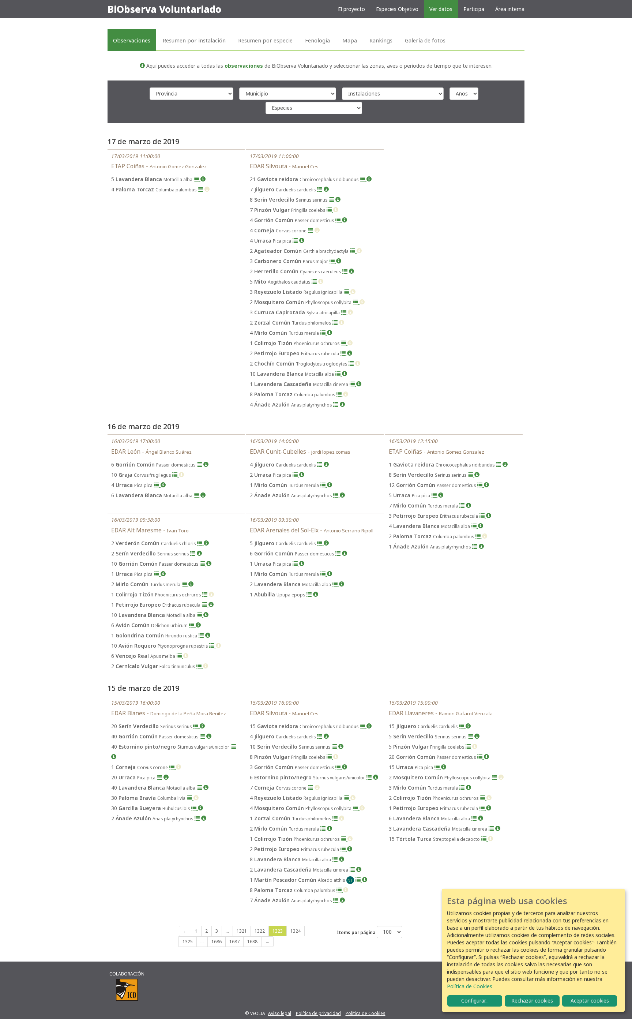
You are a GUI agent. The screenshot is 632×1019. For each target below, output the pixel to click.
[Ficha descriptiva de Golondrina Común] (207, 635)
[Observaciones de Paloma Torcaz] (201, 189)
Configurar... (475, 1000)
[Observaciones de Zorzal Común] (335, 322)
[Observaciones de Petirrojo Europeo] (344, 353)
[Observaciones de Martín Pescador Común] (359, 879)
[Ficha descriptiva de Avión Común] (198, 625)
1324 (295, 931)
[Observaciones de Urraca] (296, 240)
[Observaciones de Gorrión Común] (338, 220)
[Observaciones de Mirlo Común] (323, 332)
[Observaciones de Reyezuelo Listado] (347, 291)
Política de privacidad (318, 1013)
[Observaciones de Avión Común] (192, 625)
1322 (260, 931)
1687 (234, 942)
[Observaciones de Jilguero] (320, 189)
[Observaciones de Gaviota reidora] (363, 179)
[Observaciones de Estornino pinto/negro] (233, 746)
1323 (277, 931)
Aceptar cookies (590, 1000)
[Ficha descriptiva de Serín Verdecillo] (338, 199)
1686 (216, 942)
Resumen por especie (265, 40)
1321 (242, 931)
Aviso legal (279, 1013)
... (227, 931)
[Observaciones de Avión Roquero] (212, 645)
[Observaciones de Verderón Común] (200, 543)
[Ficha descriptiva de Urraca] (301, 240)
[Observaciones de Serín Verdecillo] (332, 199)
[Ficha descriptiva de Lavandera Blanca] (203, 179)
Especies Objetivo (397, 8)
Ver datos (440, 8)
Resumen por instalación (194, 40)
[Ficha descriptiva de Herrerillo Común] (351, 271)
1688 (252, 942)
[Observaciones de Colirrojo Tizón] (344, 343)
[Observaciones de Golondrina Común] (202, 635)
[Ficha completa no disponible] (207, 189)
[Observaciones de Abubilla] (309, 594)
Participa (473, 8)
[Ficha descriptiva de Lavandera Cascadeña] (358, 384)
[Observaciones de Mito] (315, 281)
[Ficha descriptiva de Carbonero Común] (338, 261)
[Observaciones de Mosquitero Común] (356, 302)
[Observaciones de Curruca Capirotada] (344, 312)
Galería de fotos (425, 40)
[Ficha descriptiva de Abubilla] (315, 594)
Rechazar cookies (532, 1000)
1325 (188, 942)
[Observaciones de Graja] (175, 474)
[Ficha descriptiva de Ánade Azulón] (342, 404)
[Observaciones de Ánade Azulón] (336, 404)
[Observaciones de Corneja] (311, 230)
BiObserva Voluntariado (164, 9)
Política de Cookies (365, 1013)
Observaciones (131, 40)
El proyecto (351, 8)
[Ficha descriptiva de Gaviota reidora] (369, 179)
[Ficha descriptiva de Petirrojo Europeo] (349, 353)
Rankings (380, 40)
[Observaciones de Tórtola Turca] (484, 838)
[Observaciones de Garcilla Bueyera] (194, 808)
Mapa (349, 40)
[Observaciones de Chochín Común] (352, 363)
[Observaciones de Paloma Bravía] (190, 797)
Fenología (317, 40)
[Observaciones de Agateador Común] (353, 250)
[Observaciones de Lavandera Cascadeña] (353, 384)
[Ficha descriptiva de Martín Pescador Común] (364, 879)
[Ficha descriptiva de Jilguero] (326, 189)
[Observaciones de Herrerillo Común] (345, 271)
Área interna (509, 8)
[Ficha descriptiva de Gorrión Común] (344, 220)
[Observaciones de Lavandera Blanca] (197, 179)
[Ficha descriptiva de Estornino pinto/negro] (113, 756)
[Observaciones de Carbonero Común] (333, 261)
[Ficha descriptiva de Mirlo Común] (329, 332)
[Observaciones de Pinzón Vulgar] (330, 209)
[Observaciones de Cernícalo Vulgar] (199, 666)
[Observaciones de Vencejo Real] (180, 655)
